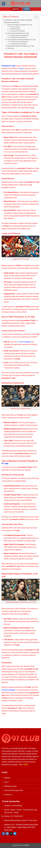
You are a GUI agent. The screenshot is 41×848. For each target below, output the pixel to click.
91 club (5, 463)
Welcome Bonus (15, 27)
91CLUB (5, 748)
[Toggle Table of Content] (34, 17)
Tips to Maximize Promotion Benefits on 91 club (21, 39)
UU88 (26, 765)
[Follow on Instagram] (7, 833)
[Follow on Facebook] (3, 833)
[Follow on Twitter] (15, 833)
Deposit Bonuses (15, 29)
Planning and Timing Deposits (19, 41)
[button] (3, 3)
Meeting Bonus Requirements (19, 37)
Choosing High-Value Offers (18, 44)
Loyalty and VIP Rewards (18, 31)
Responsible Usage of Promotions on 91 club (20, 46)
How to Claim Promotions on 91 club (18, 33)
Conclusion (10, 48)
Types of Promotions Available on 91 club (19, 25)
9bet (20, 765)
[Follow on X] (11, 833)
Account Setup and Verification (19, 35)
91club (21, 68)
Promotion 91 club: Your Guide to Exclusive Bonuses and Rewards (18, 21)
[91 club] (20, 3)
